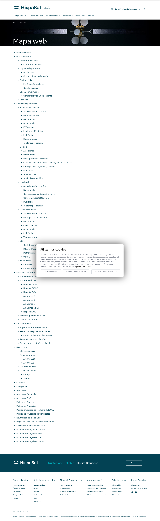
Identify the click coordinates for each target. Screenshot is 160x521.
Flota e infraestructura (26, 272)
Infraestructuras (31, 268)
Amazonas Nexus (31, 308)
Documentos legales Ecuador (30, 441)
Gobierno (24, 147)
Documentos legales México (29, 433)
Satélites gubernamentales (32, 315)
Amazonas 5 (29, 304)
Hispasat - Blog (135, 485)
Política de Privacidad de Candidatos (33, 414)
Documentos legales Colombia (30, 429)
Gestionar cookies (51, 272)
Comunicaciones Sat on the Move (39, 194)
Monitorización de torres (34, 131)
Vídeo (22, 241)
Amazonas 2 (29, 296)
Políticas (24, 99)
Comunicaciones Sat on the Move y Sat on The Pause (47, 162)
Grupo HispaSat (23, 56)
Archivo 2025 (29, 359)
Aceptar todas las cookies (106, 272)
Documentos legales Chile (28, 437)
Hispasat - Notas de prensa (139, 488)
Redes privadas (30, 139)
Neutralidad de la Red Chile (29, 418)
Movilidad (24, 182)
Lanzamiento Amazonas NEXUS (30, 425)
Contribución (29, 245)
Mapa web (134, 516)
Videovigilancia (30, 237)
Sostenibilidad (26, 80)
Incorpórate (22, 386)
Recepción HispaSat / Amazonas (35, 331)
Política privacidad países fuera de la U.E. (35, 410)
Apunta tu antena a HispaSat (33, 339)
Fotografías (28, 374)
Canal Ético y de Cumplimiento (37, 96)
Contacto (90, 16)
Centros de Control (29, 319)
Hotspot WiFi (29, 123)
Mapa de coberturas (29, 276)
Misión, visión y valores (33, 84)
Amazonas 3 (29, 300)
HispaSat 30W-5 (30, 284)
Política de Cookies (25, 402)
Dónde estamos (23, 52)
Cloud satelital (30, 225)
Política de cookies (83, 266)
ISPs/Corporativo (28, 209)
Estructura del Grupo (33, 64)
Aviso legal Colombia (26, 394)
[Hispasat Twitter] (132, 492)
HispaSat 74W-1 (30, 312)
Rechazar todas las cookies (76, 272)
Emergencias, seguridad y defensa (39, 166)
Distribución (29, 253)
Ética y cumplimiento (30, 92)
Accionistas (28, 72)
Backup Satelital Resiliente (35, 158)
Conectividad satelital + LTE (36, 198)
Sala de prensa (23, 347)
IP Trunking (28, 127)
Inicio (14, 23)
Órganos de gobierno (30, 68)
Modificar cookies (142, 516)
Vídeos (26, 378)
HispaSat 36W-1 (30, 292)
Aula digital (28, 151)
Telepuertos (25, 260)
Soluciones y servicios (26, 103)
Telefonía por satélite (33, 143)
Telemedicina (29, 174)
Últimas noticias (27, 351)
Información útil (23, 323)
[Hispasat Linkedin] (135, 492)
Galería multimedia (29, 370)
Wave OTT (27, 257)
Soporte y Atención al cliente (33, 327)
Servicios (27, 264)
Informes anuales (28, 366)
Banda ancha (29, 119)
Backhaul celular (31, 115)
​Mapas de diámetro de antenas (37, 335)
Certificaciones (30, 88)
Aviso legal (21, 390)
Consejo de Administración (35, 76)
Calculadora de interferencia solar (36, 343)
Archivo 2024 (29, 363)
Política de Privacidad (26, 406)
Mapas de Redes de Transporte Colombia (35, 421)
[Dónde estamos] (112, 9)
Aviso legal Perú (23, 398)
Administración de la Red (34, 111)
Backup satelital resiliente (35, 217)
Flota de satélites (28, 280)
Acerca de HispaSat (29, 60)
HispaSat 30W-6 (30, 288)
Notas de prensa (27, 355)
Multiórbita (28, 135)
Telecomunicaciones (29, 107)
